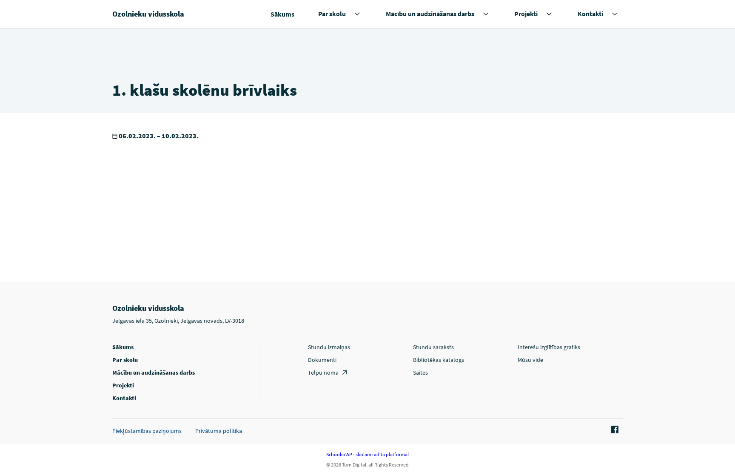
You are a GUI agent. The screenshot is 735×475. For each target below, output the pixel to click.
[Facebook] (613, 429)
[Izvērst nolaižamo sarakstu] (357, 14)
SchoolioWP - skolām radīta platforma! (367, 454)
